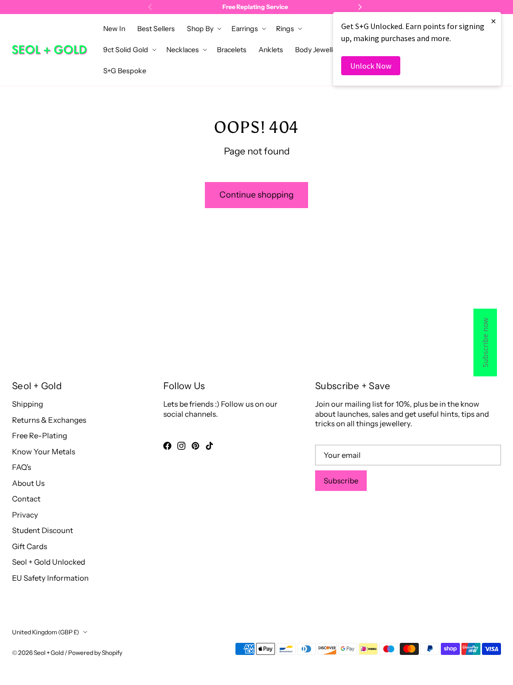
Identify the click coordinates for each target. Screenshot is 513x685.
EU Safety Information (50, 578)
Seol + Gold (49, 652)
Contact (26, 498)
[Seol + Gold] (49, 50)
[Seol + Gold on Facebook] (167, 446)
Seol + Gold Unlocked (48, 562)
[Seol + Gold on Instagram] (181, 446)
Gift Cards (29, 546)
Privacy (25, 515)
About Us (28, 483)
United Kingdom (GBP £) (45, 632)
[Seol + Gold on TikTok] (209, 446)
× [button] (493, 21)
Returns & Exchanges (49, 420)
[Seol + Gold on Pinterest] (195, 446)
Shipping (27, 404)
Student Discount (42, 530)
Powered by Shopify (95, 652)
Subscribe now (485, 343)
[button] (203, 28)
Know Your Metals (43, 451)
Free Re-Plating (39, 435)
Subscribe (341, 480)
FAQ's (21, 467)
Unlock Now (370, 66)
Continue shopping (256, 195)
